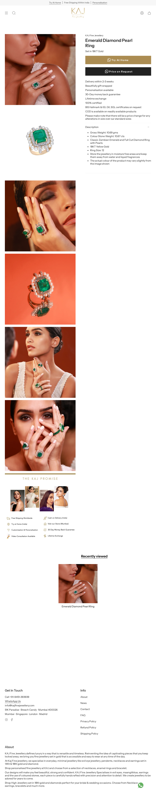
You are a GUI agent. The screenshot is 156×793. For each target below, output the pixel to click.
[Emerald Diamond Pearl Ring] (78, 583)
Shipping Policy (89, 733)
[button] (14, 13)
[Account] (142, 13)
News (83, 703)
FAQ (82, 715)
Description (92, 127)
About (83, 696)
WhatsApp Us (13, 701)
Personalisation (99, 2)
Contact (85, 709)
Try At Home (55, 2)
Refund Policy (88, 727)
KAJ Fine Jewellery (94, 35)
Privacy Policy (88, 721)
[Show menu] (6, 13)
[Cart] (149, 13)
